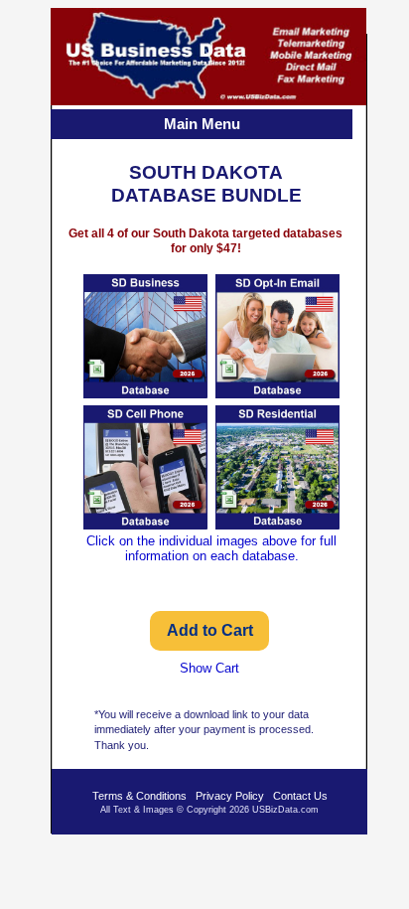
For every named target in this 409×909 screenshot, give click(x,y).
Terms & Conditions (139, 796)
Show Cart (209, 668)
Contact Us (300, 796)
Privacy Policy (230, 796)
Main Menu (202, 123)
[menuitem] (203, 126)
